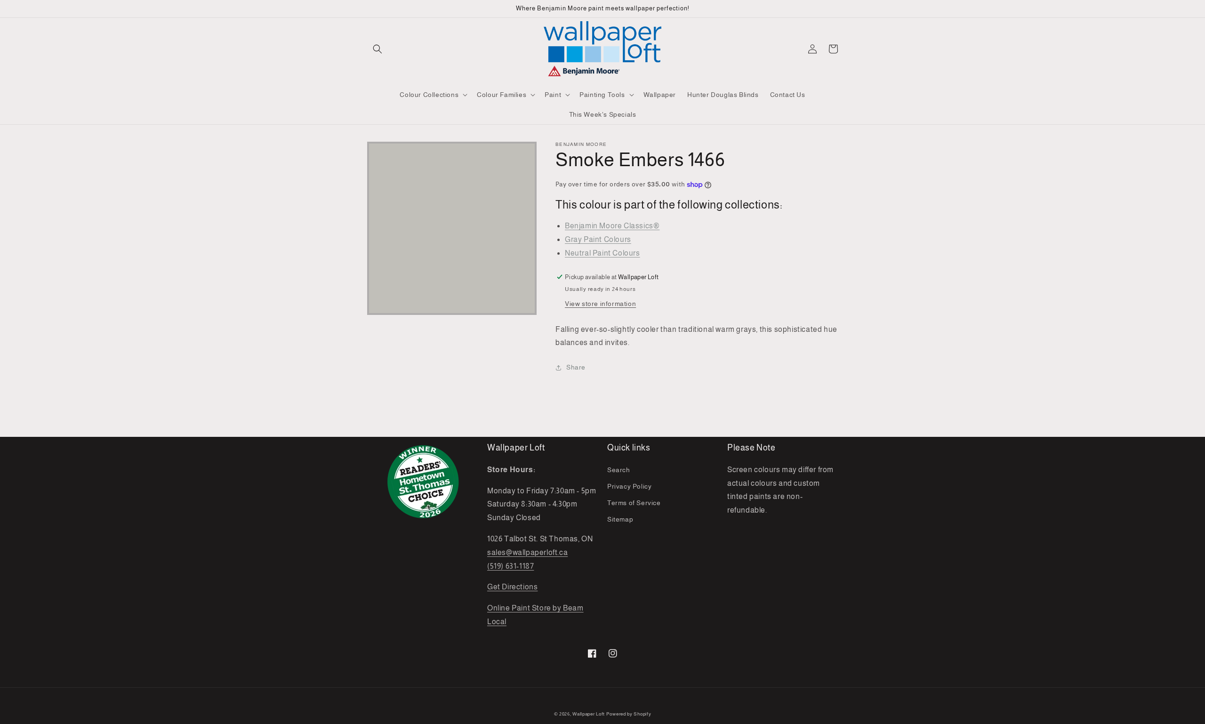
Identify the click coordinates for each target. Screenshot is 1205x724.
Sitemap (620, 519)
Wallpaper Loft (588, 713)
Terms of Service (634, 503)
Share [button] (576, 367)
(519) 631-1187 (510, 566)
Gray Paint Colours (598, 239)
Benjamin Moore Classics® (612, 226)
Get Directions (512, 587)
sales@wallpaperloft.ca (527, 552)
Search (618, 470)
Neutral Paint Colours (602, 253)
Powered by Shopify (628, 713)
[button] (377, 49)
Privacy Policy (629, 486)
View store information (600, 303)
